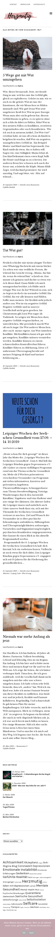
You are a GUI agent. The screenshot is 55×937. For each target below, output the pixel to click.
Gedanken (22, 873)
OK (24, 933)
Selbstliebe (7, 904)
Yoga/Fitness (9, 807)
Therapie (15, 907)
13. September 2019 (10, 571)
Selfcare (30, 903)
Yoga (4, 910)
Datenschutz (39, 4)
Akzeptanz (31, 862)
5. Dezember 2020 (19, 783)
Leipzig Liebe (16, 573)
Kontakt (13, 4)
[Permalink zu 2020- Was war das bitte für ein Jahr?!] (7, 786)
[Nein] (51, 928)
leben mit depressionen (16, 885)
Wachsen (34, 907)
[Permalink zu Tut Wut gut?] (27, 244)
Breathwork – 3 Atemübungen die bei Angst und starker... (31, 775)
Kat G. (20, 86)
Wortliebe (42, 907)
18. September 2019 (10, 366)
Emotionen (42, 870)
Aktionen (6, 573)
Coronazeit (25, 866)
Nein (31, 933)
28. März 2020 (8, 805)
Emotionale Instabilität (20, 870)
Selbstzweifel (16, 904)
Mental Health (27, 889)
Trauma (26, 907)
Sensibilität (43, 904)
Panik (42, 890)
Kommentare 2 (21, 746)
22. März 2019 (8, 746)
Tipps (22, 907)
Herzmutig (32, 881)
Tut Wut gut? (13, 250)
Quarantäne (33, 893)
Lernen (33, 886)
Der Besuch (8, 797)
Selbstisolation (36, 899)
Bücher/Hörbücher (11, 817)
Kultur (45, 882)
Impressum (25, 4)
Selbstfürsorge (10, 899)
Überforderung (11, 910)
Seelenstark (9, 896)
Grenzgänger (8, 882)
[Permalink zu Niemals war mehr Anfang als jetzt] (27, 630)
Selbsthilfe (22, 900)
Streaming (6, 907)
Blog (14, 866)
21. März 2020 (8, 815)
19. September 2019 (10, 185)
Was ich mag (26, 573)
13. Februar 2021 (18, 772)
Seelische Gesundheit (29, 896)
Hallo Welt (18, 882)
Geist (30, 877)
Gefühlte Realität (9, 187)
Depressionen (41, 866)
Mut (37, 889)
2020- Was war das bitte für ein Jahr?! (29, 786)
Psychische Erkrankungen (14, 893)
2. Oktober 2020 (9, 795)
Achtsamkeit (13, 862)
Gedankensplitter (36, 874)
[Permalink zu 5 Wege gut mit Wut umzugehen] (27, 69)
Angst (40, 863)
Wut (48, 907)
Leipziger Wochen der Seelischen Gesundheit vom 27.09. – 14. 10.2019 (27, 438)
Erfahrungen (9, 873)
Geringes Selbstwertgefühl (42, 877)
